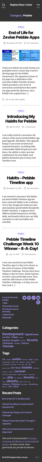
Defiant (33, 362)
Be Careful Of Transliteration (16, 399)
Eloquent (13, 364)
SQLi (36, 378)
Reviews (23, 340)
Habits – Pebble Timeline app (21, 180)
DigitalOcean (32, 334)
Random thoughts (10, 340)
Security (32, 340)
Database (22, 362)
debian (28, 362)
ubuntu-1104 (23, 382)
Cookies (36, 359)
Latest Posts (8, 314)
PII (15, 378)
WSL (10, 387)
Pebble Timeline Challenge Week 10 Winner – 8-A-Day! (21, 244)
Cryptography (6, 362)
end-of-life (9, 99)
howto (27, 367)
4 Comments (30, 127)
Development (13, 334)
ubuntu (12, 381)
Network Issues (22, 374)
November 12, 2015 (14, 188)
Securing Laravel (10, 306)
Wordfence (24, 384)
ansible (16, 359)
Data (17, 362)
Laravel (19, 371)
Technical (7, 343)
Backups (24, 359)
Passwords (31, 374)
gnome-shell (6, 368)
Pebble (21, 27)
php (10, 377)
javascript (36, 368)
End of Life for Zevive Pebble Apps (21, 35)
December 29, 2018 (14, 43)
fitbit (17, 99)
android (8, 359)
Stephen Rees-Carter (21, 5)
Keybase (4, 372)
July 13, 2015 (14, 254)
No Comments (32, 43)
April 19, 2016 (15, 127)
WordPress (33, 384)
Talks (4, 303)
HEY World (16, 368)
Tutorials (8, 346)
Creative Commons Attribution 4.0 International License (20, 441)
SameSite (19, 378)
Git (30, 364)
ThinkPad (25, 343)
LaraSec (6, 337)
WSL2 (16, 386)
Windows (15, 384)
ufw (29, 382)
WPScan (4, 387)
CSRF (13, 362)
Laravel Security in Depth (9, 374)
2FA (3, 359)
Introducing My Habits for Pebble (21, 119)
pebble (22, 99)
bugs (31, 359)
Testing (17, 343)
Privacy (21, 337)
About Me (6, 317)
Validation (6, 384)
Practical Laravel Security (10, 310)
